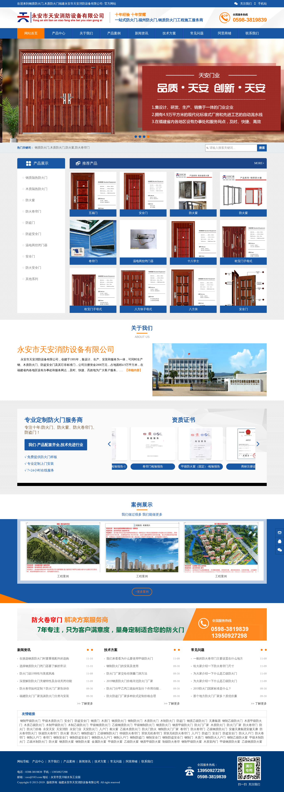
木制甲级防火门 (56, 725)
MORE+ (259, 163)
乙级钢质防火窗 (252, 741)
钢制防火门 (135, 720)
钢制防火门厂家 (168, 729)
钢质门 (95, 720)
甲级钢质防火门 (100, 725)
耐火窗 (114, 729)
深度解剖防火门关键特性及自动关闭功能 (46, 681)
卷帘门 (184, 729)
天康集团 (215, 720)
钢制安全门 (60, 737)
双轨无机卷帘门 (152, 733)
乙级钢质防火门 (122, 725)
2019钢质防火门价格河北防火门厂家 (129, 681)
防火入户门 (246, 733)
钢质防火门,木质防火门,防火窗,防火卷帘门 (62, 147)
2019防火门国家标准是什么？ (212, 688)
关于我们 (86, 33)
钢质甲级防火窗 (150, 741)
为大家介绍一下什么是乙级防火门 (215, 673)
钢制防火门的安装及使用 (122, 666)
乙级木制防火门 (37, 741)
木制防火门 (167, 720)
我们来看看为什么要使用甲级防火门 (129, 658)
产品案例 (114, 33)
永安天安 (49, 729)
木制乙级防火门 (78, 725)
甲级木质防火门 (52, 720)
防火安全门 (33, 267)
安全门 (30, 256)
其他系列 (32, 279)
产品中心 (58, 33)
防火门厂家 (201, 725)
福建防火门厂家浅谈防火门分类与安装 (44, 696)
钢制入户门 (34, 737)
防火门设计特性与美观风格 (37, 673)
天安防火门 (90, 729)
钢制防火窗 (82, 741)
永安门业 (75, 729)
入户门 (103, 729)
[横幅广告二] (142, 639)
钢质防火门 (119, 720)
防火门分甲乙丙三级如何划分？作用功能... (133, 688)
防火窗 (30, 200)
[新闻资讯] (90, 650)
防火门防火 (149, 729)
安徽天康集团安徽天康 (243, 729)
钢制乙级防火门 (232, 720)
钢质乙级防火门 (197, 720)
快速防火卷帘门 (48, 733)
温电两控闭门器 (36, 245)
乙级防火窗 (131, 741)
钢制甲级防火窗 (192, 741)
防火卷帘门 (33, 211)
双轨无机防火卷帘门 (177, 733)
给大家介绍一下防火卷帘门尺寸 (213, 666)
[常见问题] (264, 650)
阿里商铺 (224, 33)
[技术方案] (177, 650)
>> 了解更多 (85, 703)
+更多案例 (142, 591)
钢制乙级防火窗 (237, 737)
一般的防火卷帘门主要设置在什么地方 (218, 658)
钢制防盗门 (88, 733)
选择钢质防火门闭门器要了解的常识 (43, 666)
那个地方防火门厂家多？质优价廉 (215, 696)
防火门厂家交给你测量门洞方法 (126, 673)
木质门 (105, 720)
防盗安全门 (33, 234)
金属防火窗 (99, 741)
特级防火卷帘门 (130, 733)
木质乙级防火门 (34, 725)
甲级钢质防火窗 (230, 741)
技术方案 (169, 33)
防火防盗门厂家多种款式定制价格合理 (131, 696)
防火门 (75, 733)
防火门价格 (34, 729)
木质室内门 (211, 741)
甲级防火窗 (115, 741)
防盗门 (30, 222)
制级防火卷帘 (171, 741)
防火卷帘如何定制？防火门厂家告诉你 (44, 688)
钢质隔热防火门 (36, 177)
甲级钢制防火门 (144, 725)
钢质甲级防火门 (182, 725)
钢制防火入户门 (102, 737)
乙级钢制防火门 (108, 733)
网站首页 (31, 33)
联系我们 (252, 33)
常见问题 (197, 33)
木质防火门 (151, 720)
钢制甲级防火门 (30, 720)
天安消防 (62, 729)
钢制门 (188, 737)
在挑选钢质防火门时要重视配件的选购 (44, 658)
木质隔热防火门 (36, 189)
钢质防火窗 (66, 741)
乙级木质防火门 (130, 729)
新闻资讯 (141, 33)
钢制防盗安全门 (80, 737)
